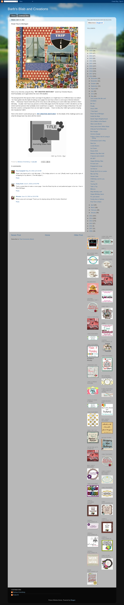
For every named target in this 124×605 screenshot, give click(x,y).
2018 (91, 71)
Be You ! (93, 103)
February (94, 210)
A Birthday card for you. (97, 179)
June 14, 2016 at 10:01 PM (30, 196)
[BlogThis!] (44, 162)
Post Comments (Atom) (27, 239)
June (92, 93)
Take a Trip (93, 186)
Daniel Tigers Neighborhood (99, 119)
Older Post (78, 235)
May (92, 96)
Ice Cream (93, 148)
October (93, 83)
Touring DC (93, 184)
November (94, 81)
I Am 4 (92, 181)
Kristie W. (16, 595)
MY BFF (93, 158)
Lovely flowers (94, 146)
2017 (91, 73)
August (93, 88)
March (93, 207)
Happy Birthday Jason (97, 194)
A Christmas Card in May (98, 140)
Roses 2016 (94, 151)
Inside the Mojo (95, 116)
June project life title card (98, 98)
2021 (91, 63)
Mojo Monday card (96, 191)
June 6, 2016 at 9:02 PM (31, 183)
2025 (91, 53)
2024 (91, 56)
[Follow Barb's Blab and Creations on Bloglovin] (95, 23)
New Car (93, 143)
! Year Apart (94, 111)
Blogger (73, 600)
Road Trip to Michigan (97, 113)
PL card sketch (94, 196)
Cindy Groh (19, 183)
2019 (91, 68)
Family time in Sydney (97, 199)
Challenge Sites (24, 15)
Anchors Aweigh (95, 134)
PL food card (94, 163)
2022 (91, 61)
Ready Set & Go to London (98, 171)
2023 (91, 58)
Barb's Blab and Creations (28, 9)
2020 (91, 66)
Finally (92, 106)
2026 (91, 51)
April (92, 205)
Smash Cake (94, 176)
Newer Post (16, 235)
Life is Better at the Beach (98, 121)
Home (13, 15)
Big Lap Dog (94, 174)
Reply (17, 178)
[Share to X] (46, 162)
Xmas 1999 (93, 108)
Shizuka (18, 196)
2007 (91, 228)
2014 (91, 218)
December (94, 78)
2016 (91, 76)
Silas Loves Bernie (96, 124)
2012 (91, 223)
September (94, 86)
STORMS (93, 101)
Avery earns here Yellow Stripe (99, 126)
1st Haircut (93, 168)
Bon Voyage (94, 131)
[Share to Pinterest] (49, 162)
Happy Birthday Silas (96, 161)
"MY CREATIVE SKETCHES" (46, 114)
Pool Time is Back (95, 202)
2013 (91, 221)
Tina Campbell (20, 171)
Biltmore (93, 189)
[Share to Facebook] (47, 162)
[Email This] (42, 162)
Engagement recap (96, 166)
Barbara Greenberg (19, 592)
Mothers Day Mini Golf (97, 153)
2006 (91, 231)
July (92, 91)
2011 (91, 226)
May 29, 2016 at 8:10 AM (33, 171)
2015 (91, 216)
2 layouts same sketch (97, 156)
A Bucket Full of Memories (98, 129)
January (93, 212)
